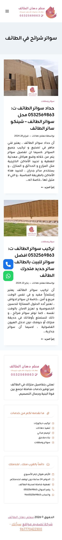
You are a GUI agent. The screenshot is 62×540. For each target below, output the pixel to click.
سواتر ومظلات (47, 101)
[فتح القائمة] (7, 11)
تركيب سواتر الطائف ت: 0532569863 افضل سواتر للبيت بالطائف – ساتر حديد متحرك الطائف (31, 262)
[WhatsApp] (8, 276)
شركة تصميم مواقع (37, 524)
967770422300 (31, 529)
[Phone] (8, 264)
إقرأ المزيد (47, 187)
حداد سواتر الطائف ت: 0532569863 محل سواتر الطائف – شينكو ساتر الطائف (32, 118)
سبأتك (16, 524)
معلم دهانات (39, 136)
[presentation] (31, 77)
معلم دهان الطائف (21, 517)
